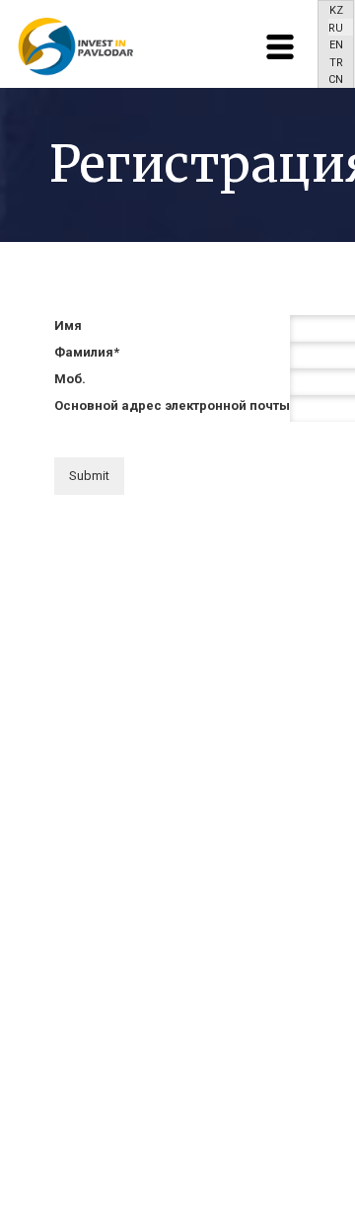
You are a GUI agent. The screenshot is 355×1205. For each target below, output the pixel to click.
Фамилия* (86, 352)
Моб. (70, 378)
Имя (68, 325)
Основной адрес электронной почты (172, 405)
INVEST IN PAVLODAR (74, 45)
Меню (280, 47)
